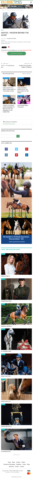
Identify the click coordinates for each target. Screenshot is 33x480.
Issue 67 (3, 353)
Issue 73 (3, 202)
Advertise (11, 415)
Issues (24, 413)
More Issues (16, 403)
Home (9, 411)
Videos (23, 411)
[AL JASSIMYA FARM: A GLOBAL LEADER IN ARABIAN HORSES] (16, 288)
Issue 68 (3, 328)
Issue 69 (3, 303)
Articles (18, 411)
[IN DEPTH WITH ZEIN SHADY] (16, 313)
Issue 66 (3, 378)
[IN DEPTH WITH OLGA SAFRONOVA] (16, 338)
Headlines (18, 413)
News (13, 411)
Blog (28, 413)
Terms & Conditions (15, 421)
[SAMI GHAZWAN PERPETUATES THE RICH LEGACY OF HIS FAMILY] (23, 81)
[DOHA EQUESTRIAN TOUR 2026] (23, 99)
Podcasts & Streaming (9, 413)
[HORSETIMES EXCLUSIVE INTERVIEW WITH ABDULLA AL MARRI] (16, 363)
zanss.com (19, 425)
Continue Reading (16, 53)
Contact (22, 415)
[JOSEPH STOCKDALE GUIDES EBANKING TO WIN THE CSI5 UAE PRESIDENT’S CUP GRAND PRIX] (9, 99)
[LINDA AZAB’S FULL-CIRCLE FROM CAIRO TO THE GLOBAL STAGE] (9, 81)
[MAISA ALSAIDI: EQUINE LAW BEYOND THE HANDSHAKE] (16, 213)
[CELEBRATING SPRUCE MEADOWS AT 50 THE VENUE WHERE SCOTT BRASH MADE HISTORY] (16, 238)
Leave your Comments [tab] (10, 122)
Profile (17, 415)
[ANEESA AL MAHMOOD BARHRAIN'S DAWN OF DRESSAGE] (16, 263)
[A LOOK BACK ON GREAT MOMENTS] (16, 388)
